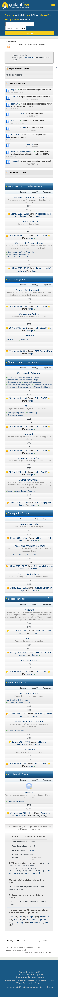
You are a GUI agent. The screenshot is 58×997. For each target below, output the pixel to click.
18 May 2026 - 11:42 (18, 328)
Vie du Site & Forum (29, 693)
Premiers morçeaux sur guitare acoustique (23, 377)
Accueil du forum (17, 947)
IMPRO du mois (27, 340)
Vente (29, 638)
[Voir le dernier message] (8, 214)
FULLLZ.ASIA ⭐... (43, 235)
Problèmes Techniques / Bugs (18, 702)
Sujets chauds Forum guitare (30, 977)
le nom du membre (33, 873)
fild (46, 922)
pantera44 (44, 917)
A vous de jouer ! (17, 279)
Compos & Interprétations (29, 290)
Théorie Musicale (29, 221)
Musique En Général (19, 513)
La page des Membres (15, 730)
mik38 (15, 97)
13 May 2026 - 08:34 (18, 351)
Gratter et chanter (14, 382)
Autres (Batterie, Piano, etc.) (26, 491)
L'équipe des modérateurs (37, 827)
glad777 (43, 919)
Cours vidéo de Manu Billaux (18, 254)
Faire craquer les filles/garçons (19, 384)
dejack (23, 113)
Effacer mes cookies (32, 947)
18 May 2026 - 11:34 (18, 450)
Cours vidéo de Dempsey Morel (19, 257)
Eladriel (15, 161)
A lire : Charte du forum (16, 44)
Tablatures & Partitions (15, 801)
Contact (50, 987)
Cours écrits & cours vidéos (29, 243)
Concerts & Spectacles (29, 574)
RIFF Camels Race (43, 351)
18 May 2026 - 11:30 (18, 672)
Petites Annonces (17, 598)
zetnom (23, 128)
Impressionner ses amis (43, 384)
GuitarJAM (29, 335)
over (11, 917)
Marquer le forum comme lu (16, 950)
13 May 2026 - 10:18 (20, 268)
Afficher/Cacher (50, 187)
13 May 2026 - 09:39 (18, 502)
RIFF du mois (12, 340)
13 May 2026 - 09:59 (18, 588)
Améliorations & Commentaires (18, 700)
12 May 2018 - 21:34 (20, 214)
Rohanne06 (35, 922)
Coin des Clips (32, 555)
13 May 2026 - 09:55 (18, 566)
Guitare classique (24, 387)
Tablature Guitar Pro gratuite (30, 974)
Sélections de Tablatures (29, 373)
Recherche (29, 609)
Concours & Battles (29, 314)
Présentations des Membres (29, 721)
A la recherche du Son (29, 458)
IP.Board (36, 952)
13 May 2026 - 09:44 (19, 631)
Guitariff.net (11, 42)
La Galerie (29, 434)
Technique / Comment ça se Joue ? (29, 197)
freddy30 (15, 135)
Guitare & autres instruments (23, 362)
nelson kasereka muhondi (22, 151)
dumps (30, 238)
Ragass (33, 850)
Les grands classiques (32, 382)
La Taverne (29, 749)
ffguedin (37, 216)
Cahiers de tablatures (42, 387)
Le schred (11, 387)
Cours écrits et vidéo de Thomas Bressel (22, 252)
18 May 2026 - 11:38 (18, 426)
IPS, (49, 952)
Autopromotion (29, 660)
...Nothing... (19, 922)
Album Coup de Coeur (15, 555)
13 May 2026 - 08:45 (18, 714)
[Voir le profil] (18, 90)
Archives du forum (18, 774)
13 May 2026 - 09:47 (19, 538)
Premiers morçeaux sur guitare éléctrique (23, 380)
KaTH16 (17, 919)
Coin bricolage (32, 413)
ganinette (15, 120)
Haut (7, 947)
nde (20, 917)
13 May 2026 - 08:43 (21, 742)
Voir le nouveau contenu (38, 44)
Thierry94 (30, 144)
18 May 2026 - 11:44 (18, 306)
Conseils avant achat (15, 415)
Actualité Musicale (29, 524)
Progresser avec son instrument (25, 186)
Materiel (29, 406)
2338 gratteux (12, 19)
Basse (9, 491)
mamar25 (31, 919)
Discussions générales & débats (29, 545)
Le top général (35, 829)
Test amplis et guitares (15, 413)
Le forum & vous (17, 682)
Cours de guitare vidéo (30, 972)
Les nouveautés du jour (16, 827)
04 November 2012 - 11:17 (22, 813)
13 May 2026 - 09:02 (19, 652)
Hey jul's (31, 917)
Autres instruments (29, 479)
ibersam (14, 104)
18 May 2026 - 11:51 (18, 235)
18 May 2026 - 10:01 (18, 763)
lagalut (14, 90)
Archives (29, 792)
